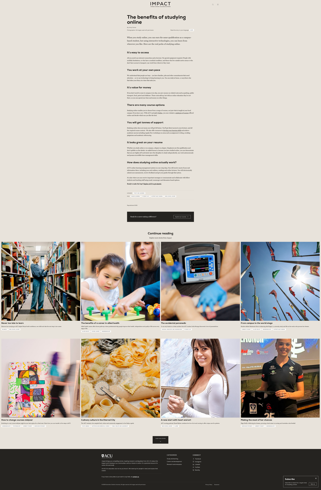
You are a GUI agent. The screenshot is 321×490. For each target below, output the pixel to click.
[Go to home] (160, 4)
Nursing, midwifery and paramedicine (172, 329)
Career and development (174, 461)
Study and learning (139, 193)
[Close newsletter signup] (316, 478)
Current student (246, 329)
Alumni (176, 426)
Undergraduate (106, 331)
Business (4, 329)
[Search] (212, 4)
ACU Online (158, 113)
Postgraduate (17, 426)
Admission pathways (39, 426)
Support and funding (157, 196)
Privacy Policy (208, 484)
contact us (136, 477)
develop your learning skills (172, 130)
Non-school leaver (170, 196)
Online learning (135, 196)
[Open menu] (217, 4)
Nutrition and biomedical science (101, 426)
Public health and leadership (120, 426)
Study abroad (85, 426)
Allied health (85, 331)
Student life (145, 196)
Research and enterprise (174, 464)
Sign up (313, 484)
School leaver (95, 331)
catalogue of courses (182, 113)
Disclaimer (216, 484)
